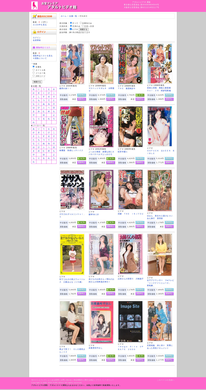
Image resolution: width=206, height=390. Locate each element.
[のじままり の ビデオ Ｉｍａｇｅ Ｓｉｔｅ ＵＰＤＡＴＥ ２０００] (130, 342)
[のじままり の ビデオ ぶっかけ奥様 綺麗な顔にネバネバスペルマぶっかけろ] (101, 147)
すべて (75, 23)
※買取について (40, 58)
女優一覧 (73, 16)
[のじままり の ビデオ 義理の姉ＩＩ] (72, 84)
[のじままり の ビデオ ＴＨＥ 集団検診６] (130, 84)
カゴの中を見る (40, 25)
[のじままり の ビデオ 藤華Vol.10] (101, 210)
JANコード (41, 76)
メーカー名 (41, 73)
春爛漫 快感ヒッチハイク (71, 150)
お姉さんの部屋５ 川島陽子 (131, 279)
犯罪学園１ (123, 152)
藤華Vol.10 (94, 214)
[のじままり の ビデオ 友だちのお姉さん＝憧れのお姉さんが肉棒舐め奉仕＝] (101, 274)
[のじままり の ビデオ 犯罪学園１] (130, 147)
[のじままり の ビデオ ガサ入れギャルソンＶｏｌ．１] (72, 209)
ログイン (37, 38)
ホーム (64, 16)
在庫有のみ (87, 23)
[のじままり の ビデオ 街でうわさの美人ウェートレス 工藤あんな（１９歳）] (72, 275)
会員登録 (37, 40)
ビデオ (75, 29)
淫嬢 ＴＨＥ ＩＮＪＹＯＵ (131, 214)
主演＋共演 (89, 26)
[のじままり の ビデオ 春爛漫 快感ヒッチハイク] (72, 146)
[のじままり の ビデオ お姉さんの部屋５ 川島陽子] (130, 274)
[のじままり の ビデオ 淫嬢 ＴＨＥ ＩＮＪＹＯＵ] (130, 209)
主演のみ (76, 26)
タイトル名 (41, 70)
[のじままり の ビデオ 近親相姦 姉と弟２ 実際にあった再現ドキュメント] (159, 341)
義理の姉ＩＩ (65, 88)
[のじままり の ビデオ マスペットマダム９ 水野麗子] (101, 84)
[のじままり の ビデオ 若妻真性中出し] (101, 343)
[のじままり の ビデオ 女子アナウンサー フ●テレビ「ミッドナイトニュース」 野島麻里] (159, 276)
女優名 (38, 67)
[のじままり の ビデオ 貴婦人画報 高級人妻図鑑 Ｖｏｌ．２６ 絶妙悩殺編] (159, 83)
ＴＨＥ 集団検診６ (127, 88)
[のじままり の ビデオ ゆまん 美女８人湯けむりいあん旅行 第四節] (159, 211)
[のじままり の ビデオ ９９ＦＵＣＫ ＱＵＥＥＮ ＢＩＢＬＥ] (159, 146)
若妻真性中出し (96, 348)
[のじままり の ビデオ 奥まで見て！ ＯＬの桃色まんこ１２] (72, 345)
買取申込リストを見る (43, 56)
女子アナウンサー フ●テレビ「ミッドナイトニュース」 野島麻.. (160, 282)
